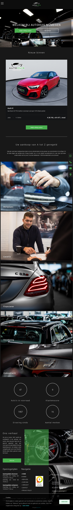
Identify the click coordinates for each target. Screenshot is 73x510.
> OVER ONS (24, 482)
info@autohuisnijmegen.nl (59, 491)
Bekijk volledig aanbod (25, 30)
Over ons (12, 460)
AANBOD (23, 476)
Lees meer (26, 505)
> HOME (23, 474)
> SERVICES (24, 479)
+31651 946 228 (58, 487)
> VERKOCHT (25, 485)
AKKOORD (64, 502)
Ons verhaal (48, 30)
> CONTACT (24, 487)
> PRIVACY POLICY (26, 490)
